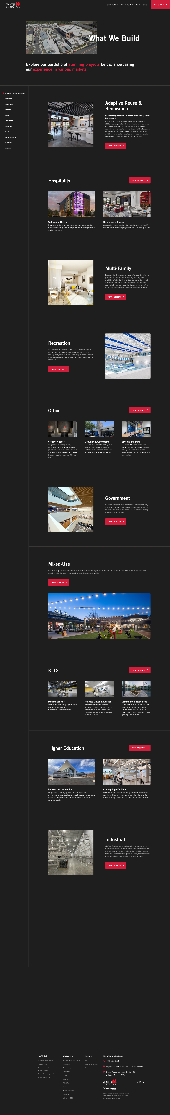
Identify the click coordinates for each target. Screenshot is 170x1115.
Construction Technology (45, 1060)
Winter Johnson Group (44, 1077)
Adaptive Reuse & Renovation (72, 1060)
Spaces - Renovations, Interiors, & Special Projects (48, 1069)
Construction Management (46, 1074)
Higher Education (68, 1090)
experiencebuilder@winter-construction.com (125, 1067)
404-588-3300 (112, 1061)
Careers (145, 4)
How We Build (111, 4)
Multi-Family (67, 1068)
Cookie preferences (108, 1095)
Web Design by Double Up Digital (111, 1098)
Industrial (8, 142)
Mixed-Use (66, 1083)
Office (65, 1075)
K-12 (7, 131)
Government (9, 120)
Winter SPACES (68, 1098)
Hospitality (8, 98)
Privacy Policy (117, 1095)
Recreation (8, 109)
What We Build (126, 4)
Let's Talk (159, 4)
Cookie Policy (125, 1095)
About (138, 4)
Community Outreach (91, 1064)
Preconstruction (43, 1064)
